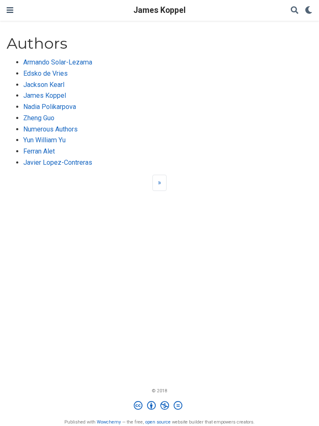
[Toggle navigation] (10, 10)
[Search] (294, 10)
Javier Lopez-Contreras (57, 162)
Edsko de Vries (45, 73)
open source (158, 422)
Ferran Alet (39, 151)
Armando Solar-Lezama (57, 62)
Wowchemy (109, 422)
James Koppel (159, 10)
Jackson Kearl (43, 85)
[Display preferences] (308, 10)
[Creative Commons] (160, 406)
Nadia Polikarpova (49, 107)
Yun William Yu (44, 140)
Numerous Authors (50, 129)
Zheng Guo (38, 118)
